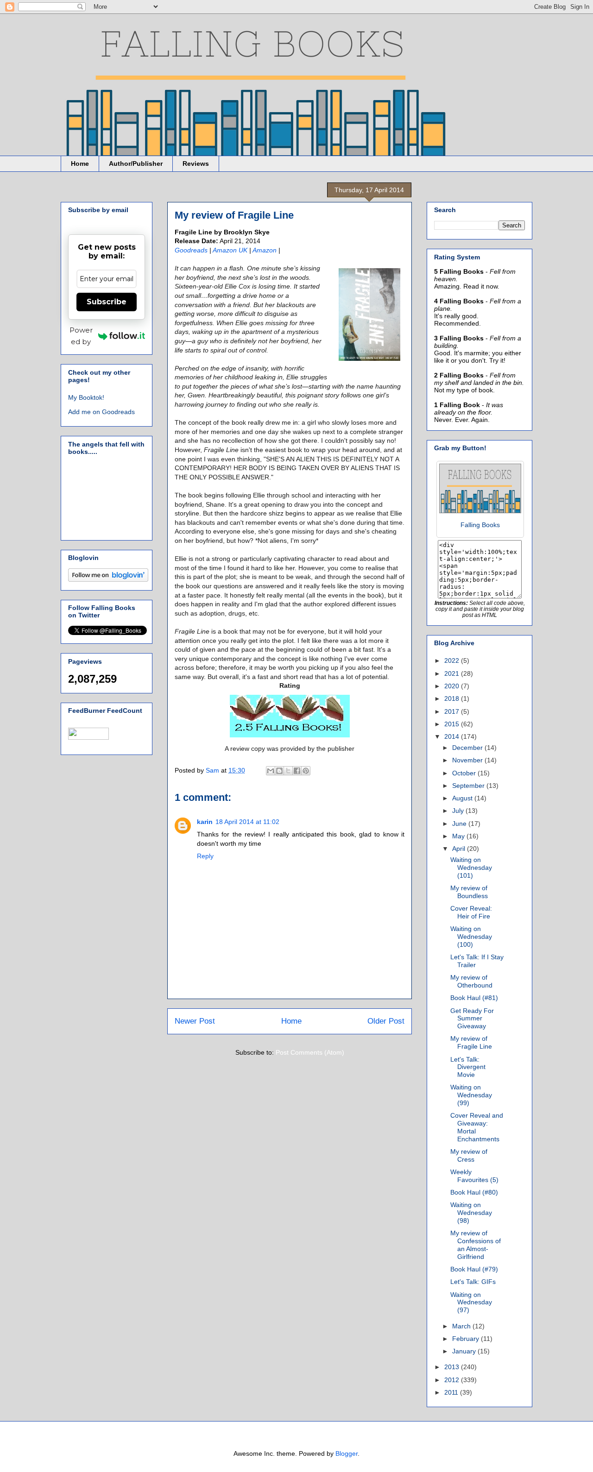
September (469, 785)
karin (205, 821)
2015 (452, 724)
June (460, 823)
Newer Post (195, 1021)
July (459, 810)
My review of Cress (468, 1155)
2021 (452, 673)
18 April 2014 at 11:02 (247, 821)
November (468, 760)
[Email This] (270, 770)
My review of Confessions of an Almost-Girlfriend (475, 1244)
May (459, 836)
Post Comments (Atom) (310, 1052)
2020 (452, 686)
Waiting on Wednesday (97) (471, 1302)
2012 (452, 1380)
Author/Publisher (136, 163)
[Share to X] (288, 770)
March (462, 1326)
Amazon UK (231, 250)
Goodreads (191, 250)
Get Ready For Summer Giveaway (472, 1018)
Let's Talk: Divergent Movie (468, 1067)
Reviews (196, 163)
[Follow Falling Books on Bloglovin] (108, 579)
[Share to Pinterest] (305, 770)
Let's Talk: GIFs (473, 1281)
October (465, 773)
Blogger (346, 1453)
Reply (205, 856)
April (459, 848)
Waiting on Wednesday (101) (471, 867)
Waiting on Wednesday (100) (471, 936)
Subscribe (106, 301)
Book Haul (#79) (474, 1269)
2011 (452, 1392)
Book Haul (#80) (474, 1192)
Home (80, 163)
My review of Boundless (469, 892)
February (466, 1338)
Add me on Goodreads (101, 411)
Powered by (81, 336)
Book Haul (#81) (474, 997)
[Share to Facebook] (297, 770)
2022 (452, 660)
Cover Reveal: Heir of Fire (471, 912)
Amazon (264, 250)
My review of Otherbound (471, 981)
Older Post (385, 1021)
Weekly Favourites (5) (474, 1175)
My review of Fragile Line (471, 1042)
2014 (452, 736)
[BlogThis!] (279, 770)
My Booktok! (86, 397)
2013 (452, 1367)
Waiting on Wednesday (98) (471, 1212)
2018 (452, 698)
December (468, 747)
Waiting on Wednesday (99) (471, 1095)
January (465, 1351)
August (463, 798)
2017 (452, 711)
